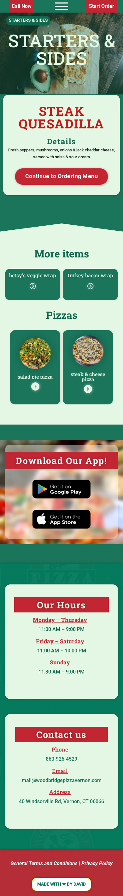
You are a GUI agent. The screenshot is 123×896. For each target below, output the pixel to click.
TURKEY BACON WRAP (90, 275)
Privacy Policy (97, 863)
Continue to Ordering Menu (61, 176)
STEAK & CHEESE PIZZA (88, 376)
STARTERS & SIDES (61, 49)
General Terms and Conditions (44, 863)
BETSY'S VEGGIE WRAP (32, 275)
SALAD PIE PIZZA (35, 376)
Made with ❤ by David (61, 884)
